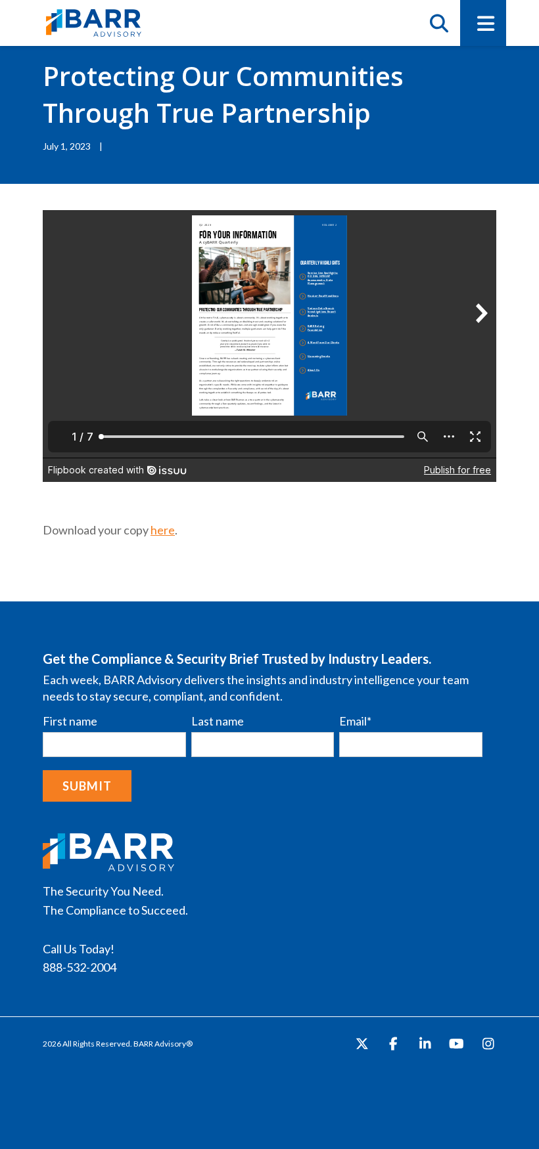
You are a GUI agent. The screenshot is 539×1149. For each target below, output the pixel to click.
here (163, 530)
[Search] (438, 23)
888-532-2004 (79, 967)
